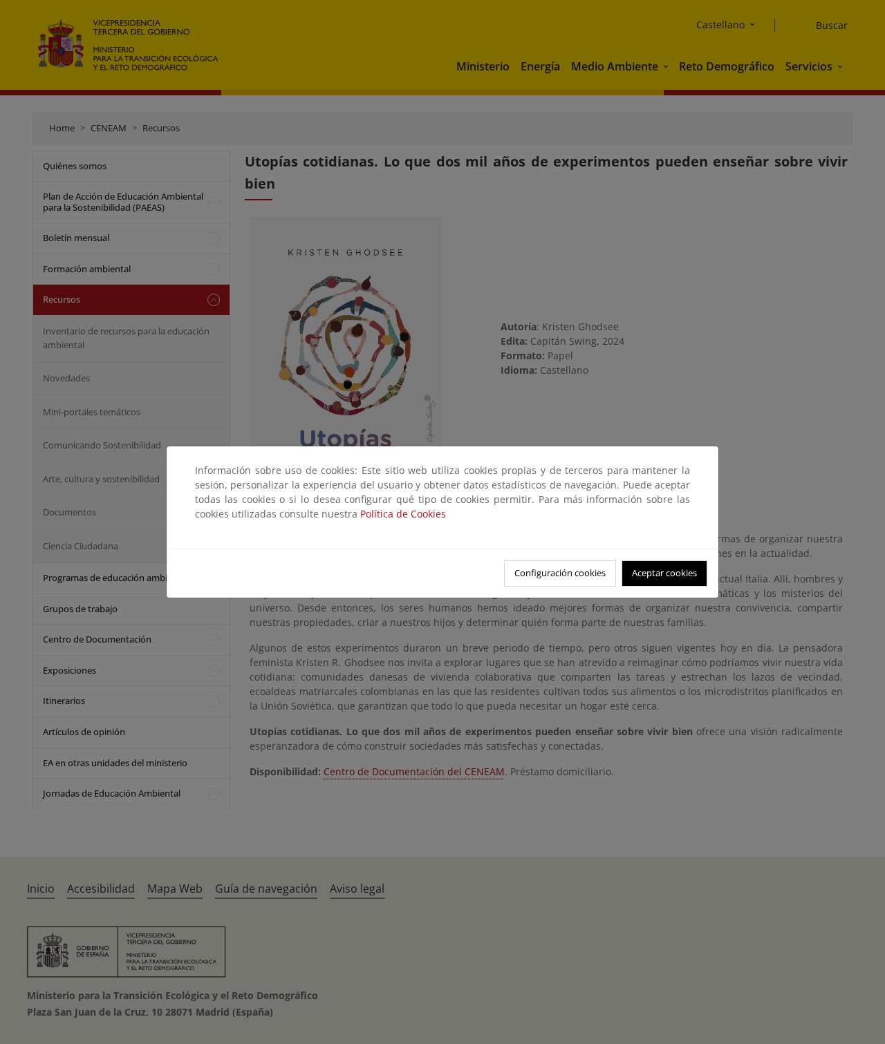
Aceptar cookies (664, 573)
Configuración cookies (560, 573)
